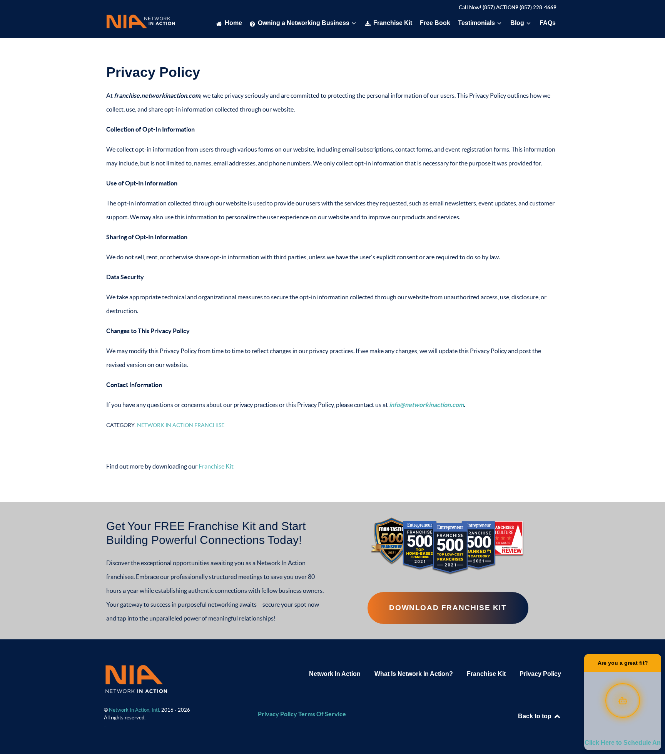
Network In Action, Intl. (135, 710)
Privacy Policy (540, 674)
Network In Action (335, 674)
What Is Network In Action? (413, 674)
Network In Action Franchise (180, 425)
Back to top (535, 716)
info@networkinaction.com (426, 404)
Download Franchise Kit (447, 608)
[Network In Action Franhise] (136, 678)
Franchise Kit (216, 466)
